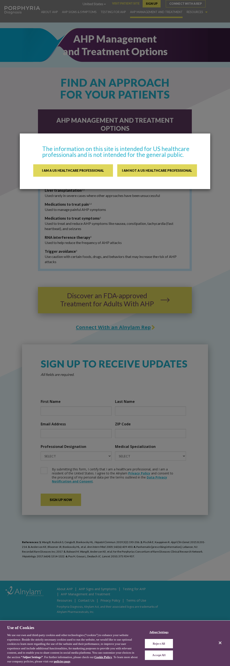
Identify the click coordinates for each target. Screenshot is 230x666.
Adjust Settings (158, 632)
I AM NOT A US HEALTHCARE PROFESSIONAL (157, 170)
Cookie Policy (103, 657)
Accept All (158, 655)
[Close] (220, 643)
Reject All (159, 643)
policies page (62, 661)
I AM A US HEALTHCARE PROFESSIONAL (73, 170)
